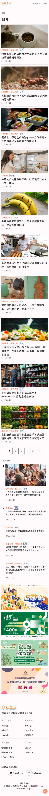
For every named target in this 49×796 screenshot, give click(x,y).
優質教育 (9, 508)
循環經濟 (14, 50)
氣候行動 (5, 301)
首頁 (3, 13)
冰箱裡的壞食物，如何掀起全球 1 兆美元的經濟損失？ (24, 97)
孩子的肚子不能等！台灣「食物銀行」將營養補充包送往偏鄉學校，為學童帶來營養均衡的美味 (25, 569)
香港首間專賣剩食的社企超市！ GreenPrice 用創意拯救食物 (19, 394)
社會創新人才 (6, 752)
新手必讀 (28, 726)
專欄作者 (5, 730)
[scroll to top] (45, 791)
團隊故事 (5, 726)
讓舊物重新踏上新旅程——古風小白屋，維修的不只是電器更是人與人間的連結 (25, 549)
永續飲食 (5, 50)
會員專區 (36, 3)
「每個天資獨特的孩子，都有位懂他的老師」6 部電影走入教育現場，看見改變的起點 (26, 513)
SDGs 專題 (28, 730)
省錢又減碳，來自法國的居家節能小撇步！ (25, 530)
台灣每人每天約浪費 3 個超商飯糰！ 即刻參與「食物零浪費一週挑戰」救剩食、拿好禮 (24, 350)
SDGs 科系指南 (7, 757)
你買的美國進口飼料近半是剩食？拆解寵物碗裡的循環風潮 (24, 55)
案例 (21, 50)
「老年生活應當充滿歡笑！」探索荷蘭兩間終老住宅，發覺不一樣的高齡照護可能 (24, 493)
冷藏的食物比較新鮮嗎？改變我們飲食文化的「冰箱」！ (24, 181)
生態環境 (5, 431)
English (4, 735)
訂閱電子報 (29, 752)
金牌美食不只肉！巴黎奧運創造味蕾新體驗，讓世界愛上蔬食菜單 (24, 265)
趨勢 (21, 431)
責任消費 (14, 92)
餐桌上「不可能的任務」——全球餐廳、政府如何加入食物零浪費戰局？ (24, 139)
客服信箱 (28, 748)
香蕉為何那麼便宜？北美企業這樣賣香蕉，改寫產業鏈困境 (22, 223)
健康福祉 (9, 488)
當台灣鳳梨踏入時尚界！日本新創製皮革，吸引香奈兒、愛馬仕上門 (22, 307)
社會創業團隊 (6, 748)
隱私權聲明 (24, 783)
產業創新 (18, 488)
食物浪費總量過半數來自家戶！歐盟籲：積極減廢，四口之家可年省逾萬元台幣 (24, 436)
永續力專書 (29, 735)
